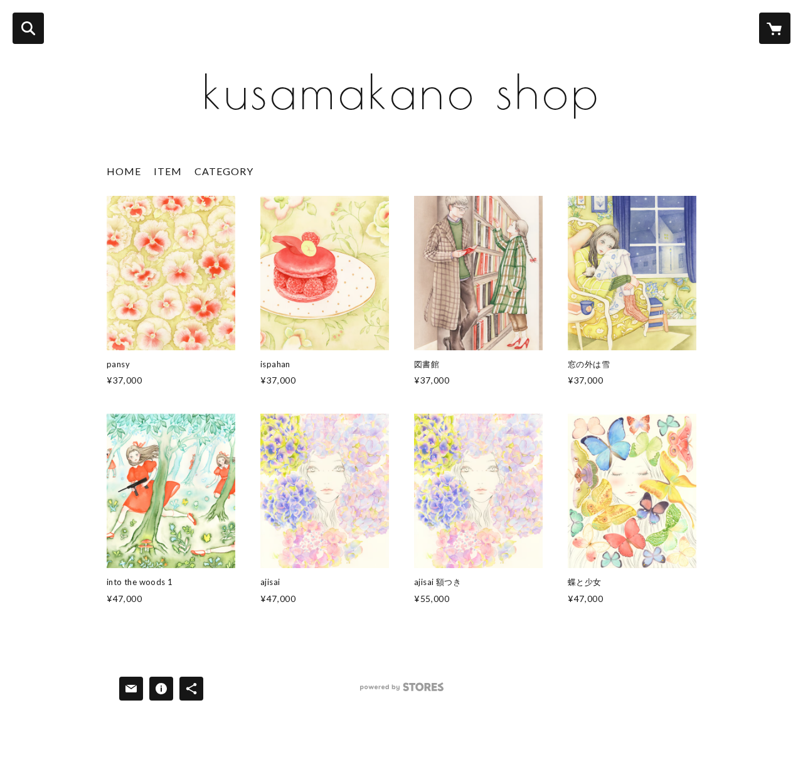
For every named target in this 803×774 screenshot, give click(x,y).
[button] (223, 174)
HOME (124, 171)
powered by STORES (402, 691)
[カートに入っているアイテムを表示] (774, 28)
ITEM (168, 171)
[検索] (28, 28)
